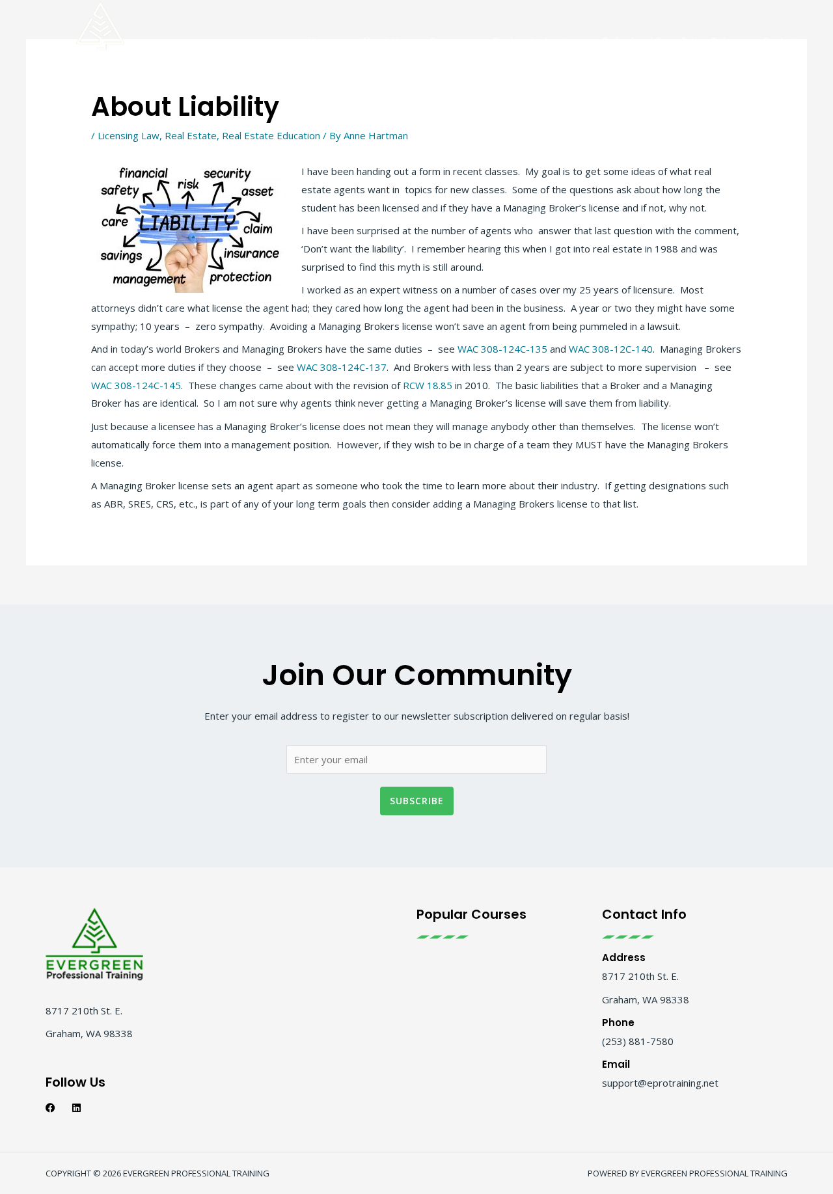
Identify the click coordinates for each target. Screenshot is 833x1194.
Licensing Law (128, 135)
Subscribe (417, 800)
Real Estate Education (271, 135)
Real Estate (191, 135)
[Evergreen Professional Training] (100, 39)
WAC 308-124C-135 (502, 348)
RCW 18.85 (426, 385)
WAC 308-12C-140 (611, 348)
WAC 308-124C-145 (136, 385)
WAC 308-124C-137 (342, 366)
